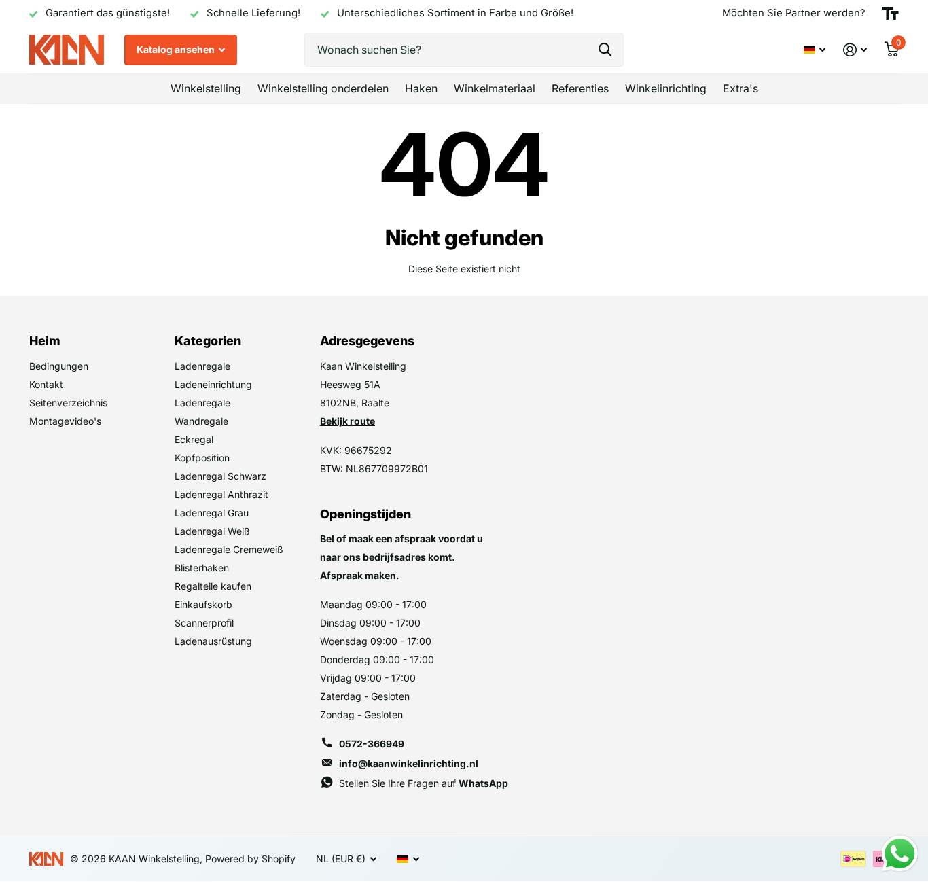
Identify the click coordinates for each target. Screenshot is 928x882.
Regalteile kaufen (213, 586)
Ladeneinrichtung (213, 384)
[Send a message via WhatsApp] (899, 853)
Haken (421, 88)
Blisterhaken (202, 568)
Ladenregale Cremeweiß (229, 549)
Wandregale (201, 421)
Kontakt (46, 384)
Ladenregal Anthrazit (221, 494)
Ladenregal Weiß (212, 531)
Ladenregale (202, 366)
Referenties (580, 88)
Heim (44, 341)
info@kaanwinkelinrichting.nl (408, 763)
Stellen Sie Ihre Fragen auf (423, 783)
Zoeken (605, 50)
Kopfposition (202, 457)
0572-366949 (371, 743)
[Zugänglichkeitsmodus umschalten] (890, 13)
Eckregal (194, 439)
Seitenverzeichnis (68, 402)
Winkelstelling (206, 88)
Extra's (740, 88)
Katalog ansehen (177, 49)
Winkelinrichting (666, 88)
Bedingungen (58, 366)
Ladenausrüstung (213, 641)
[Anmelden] (855, 50)
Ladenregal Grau (212, 512)
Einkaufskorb (203, 604)
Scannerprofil (204, 623)
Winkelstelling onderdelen (323, 88)
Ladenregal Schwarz (220, 476)
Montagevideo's (65, 421)
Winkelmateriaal (494, 88)
